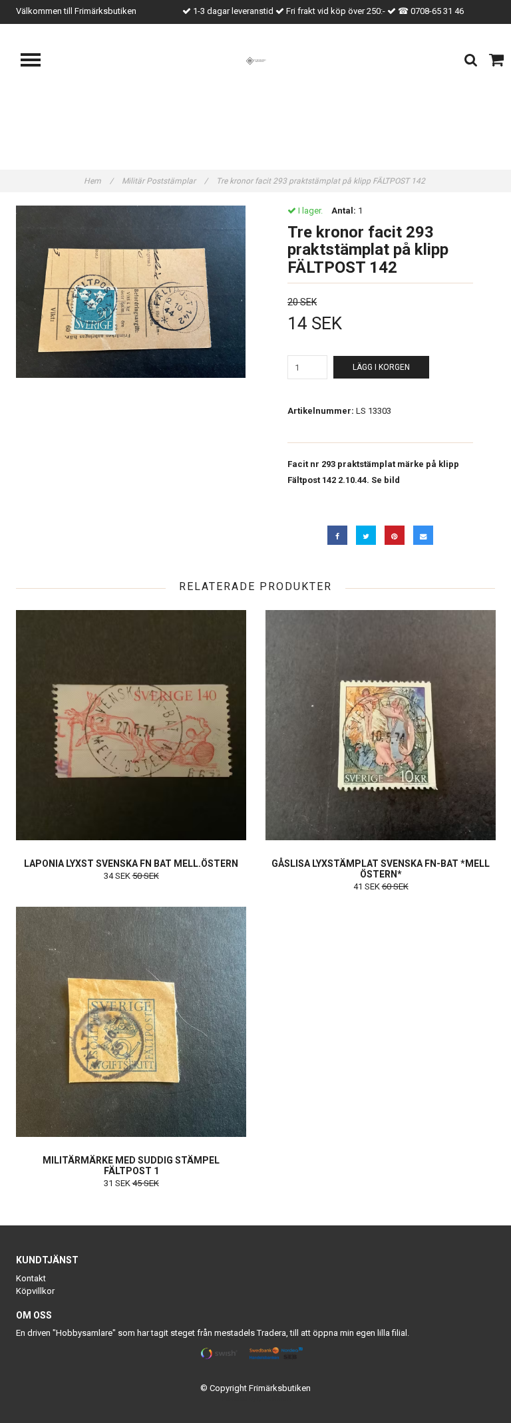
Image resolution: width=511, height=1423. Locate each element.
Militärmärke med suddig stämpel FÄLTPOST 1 (131, 1165)
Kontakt (31, 1278)
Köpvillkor (35, 1291)
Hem (98, 181)
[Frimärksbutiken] (256, 60)
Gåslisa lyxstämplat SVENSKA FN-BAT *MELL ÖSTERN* (380, 868)
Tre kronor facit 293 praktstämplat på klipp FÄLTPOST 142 (321, 181)
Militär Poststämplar (165, 181)
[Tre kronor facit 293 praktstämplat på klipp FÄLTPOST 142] (131, 292)
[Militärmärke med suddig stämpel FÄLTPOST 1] (131, 1021)
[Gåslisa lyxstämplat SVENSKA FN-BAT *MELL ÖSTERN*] (380, 725)
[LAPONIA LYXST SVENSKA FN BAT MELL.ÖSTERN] (131, 725)
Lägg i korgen (381, 367)
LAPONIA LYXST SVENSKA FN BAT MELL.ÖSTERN (131, 863)
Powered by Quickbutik (256, 1398)
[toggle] (37, 61)
